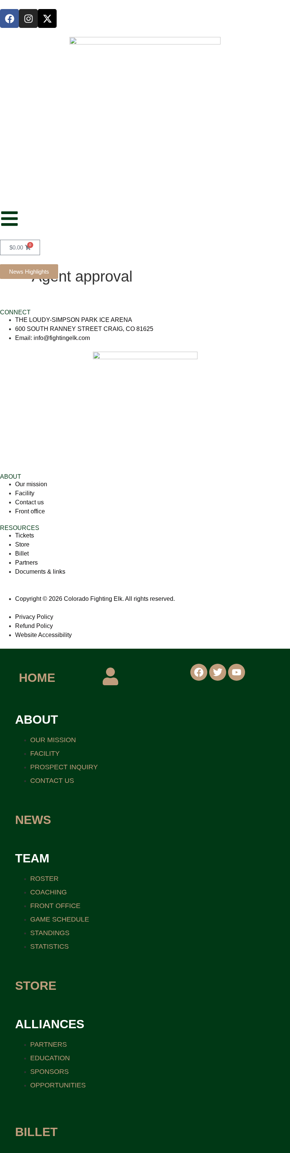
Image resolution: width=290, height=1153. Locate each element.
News (33, 820)
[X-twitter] (47, 18)
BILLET (36, 1132)
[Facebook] (9, 18)
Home (37, 677)
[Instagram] (28, 18)
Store (35, 985)
